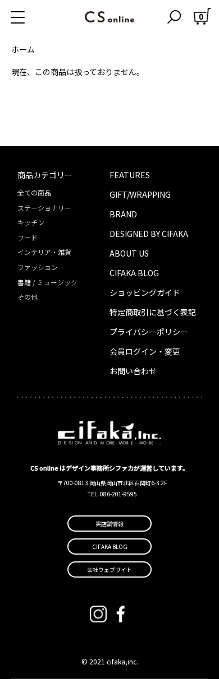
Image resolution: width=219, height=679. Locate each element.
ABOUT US (129, 253)
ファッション (37, 267)
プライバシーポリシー (149, 331)
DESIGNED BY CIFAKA (149, 233)
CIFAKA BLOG (134, 272)
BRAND (123, 214)
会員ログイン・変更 (145, 351)
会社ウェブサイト (109, 569)
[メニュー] (31, 17)
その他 (27, 296)
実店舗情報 (109, 523)
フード (27, 237)
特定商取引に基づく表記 (153, 312)
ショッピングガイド (145, 292)
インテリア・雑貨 (44, 252)
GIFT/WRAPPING (140, 194)
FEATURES (130, 174)
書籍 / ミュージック (47, 282)
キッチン (30, 222)
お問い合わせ (133, 370)
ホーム (23, 49)
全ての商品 (34, 192)
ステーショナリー (44, 207)
